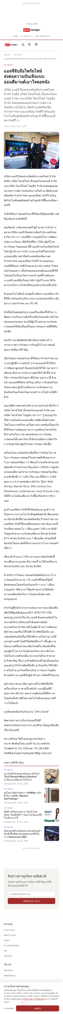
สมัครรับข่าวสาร (31, 901)
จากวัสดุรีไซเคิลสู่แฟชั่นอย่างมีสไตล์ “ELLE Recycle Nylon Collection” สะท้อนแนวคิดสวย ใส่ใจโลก (21, 776)
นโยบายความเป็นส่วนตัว (34, 999)
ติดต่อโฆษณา (10, 975)
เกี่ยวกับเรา (8, 970)
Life (5, 950)
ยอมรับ (37, 1008)
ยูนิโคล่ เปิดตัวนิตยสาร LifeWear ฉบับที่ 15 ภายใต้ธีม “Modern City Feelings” (22, 795)
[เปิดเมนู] (36, 44)
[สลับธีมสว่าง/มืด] (29, 44)
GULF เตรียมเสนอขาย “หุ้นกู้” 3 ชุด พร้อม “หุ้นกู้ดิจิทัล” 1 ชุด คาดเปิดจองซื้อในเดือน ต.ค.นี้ (23, 814)
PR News (17, 54)
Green (7, 940)
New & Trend (10, 935)
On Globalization (11, 945)
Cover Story (9, 930)
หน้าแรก (7, 54)
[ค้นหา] (23, 44)
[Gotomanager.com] (31, 30)
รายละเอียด (8, 1008)
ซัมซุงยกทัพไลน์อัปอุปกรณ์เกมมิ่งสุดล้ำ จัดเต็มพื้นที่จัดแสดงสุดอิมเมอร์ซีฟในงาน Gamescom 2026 (22, 834)
